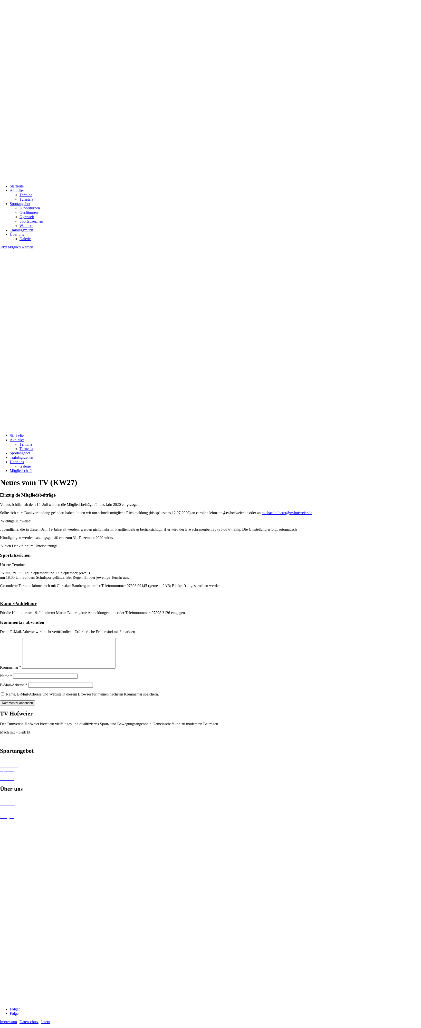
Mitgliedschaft (21, 471)
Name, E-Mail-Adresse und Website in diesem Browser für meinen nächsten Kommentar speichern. (82, 694)
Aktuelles (17, 190)
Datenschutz (28, 1022)
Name (6, 676)
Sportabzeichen (31, 221)
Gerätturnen (28, 212)
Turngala (26, 199)
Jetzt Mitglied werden (16, 247)
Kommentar (10, 667)
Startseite (17, 186)
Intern (45, 1022)
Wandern (26, 226)
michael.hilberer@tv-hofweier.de (287, 513)
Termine (25, 195)
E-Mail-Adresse (13, 685)
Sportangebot (20, 204)
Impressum (8, 1022)
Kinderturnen (29, 208)
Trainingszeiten (21, 230)
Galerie (25, 239)
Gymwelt (26, 217)
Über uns (17, 234)
